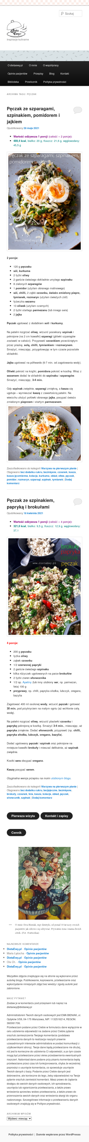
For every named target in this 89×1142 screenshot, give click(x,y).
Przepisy (38, 73)
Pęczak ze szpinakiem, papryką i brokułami (30, 503)
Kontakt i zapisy (56, 816)
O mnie (33, 65)
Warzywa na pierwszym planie (59, 468)
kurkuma (44, 476)
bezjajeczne (50, 790)
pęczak (70, 476)
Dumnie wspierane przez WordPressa (58, 1134)
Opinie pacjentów (17, 73)
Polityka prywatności (54, 81)
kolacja (33, 476)
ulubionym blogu (61, 778)
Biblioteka (13, 81)
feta (31, 794)
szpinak (46, 479)
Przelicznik (31, 81)
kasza (72, 472)
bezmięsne (49, 472)
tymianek (57, 479)
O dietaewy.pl (15, 65)
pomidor (12, 479)
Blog (51, 73)
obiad (54, 476)
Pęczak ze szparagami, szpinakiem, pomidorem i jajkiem (33, 115)
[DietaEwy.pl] (44, 28)
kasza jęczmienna (17, 476)
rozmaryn (23, 479)
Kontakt (64, 73)
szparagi (35, 479)
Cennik (16, 832)
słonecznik (13, 797)
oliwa (61, 476)
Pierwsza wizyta (23, 816)
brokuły (11, 794)
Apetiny (27, 682)
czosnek (62, 472)
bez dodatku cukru (31, 472)
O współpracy (51, 65)
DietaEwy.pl (14, 949)
